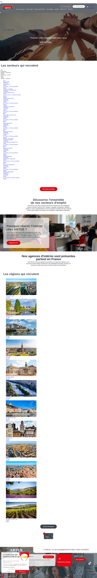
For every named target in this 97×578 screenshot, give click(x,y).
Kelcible (17, 576)
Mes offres (70, 9)
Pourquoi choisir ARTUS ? (39, 9)
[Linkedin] (80, 563)
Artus (1, 1)
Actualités (57, 9)
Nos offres (30, 559)
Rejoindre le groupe (64, 562)
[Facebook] (75, 563)
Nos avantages (50, 9)
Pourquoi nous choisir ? (46, 559)
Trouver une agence (20, 9)
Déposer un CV (63, 9)
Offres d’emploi (29, 9)
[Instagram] (85, 563)
